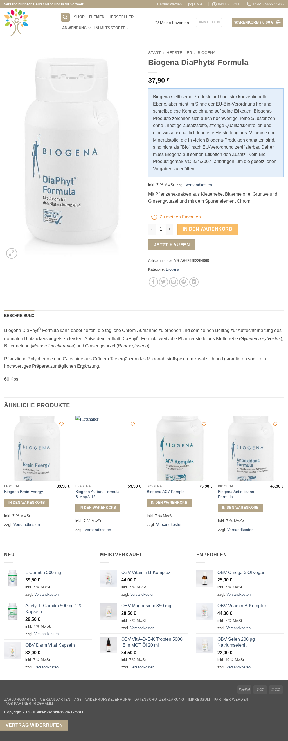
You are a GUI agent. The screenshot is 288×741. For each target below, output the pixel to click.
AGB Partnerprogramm (29, 704)
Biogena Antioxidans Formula (236, 494)
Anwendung (74, 28)
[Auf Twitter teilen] (163, 282)
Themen (97, 17)
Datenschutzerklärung (159, 700)
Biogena (206, 53)
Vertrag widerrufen (34, 725)
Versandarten (55, 700)
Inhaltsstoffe (109, 28)
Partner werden (169, 4)
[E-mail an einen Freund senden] (173, 282)
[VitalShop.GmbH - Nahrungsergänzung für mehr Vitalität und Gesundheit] (28, 22)
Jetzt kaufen (172, 244)
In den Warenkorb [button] (26, 502)
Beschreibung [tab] (19, 316)
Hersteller (121, 17)
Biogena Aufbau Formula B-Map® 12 (97, 494)
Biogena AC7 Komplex (166, 491)
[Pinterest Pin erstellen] (183, 282)
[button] (65, 17)
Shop (79, 17)
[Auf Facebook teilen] (153, 282)
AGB (78, 700)
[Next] (283, 478)
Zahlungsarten (20, 700)
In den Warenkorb (207, 229)
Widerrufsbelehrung (108, 700)
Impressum (199, 700)
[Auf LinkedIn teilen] (194, 282)
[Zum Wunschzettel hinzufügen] (61, 424)
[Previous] (4, 478)
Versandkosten (199, 184)
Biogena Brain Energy (23, 491)
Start (154, 53)
